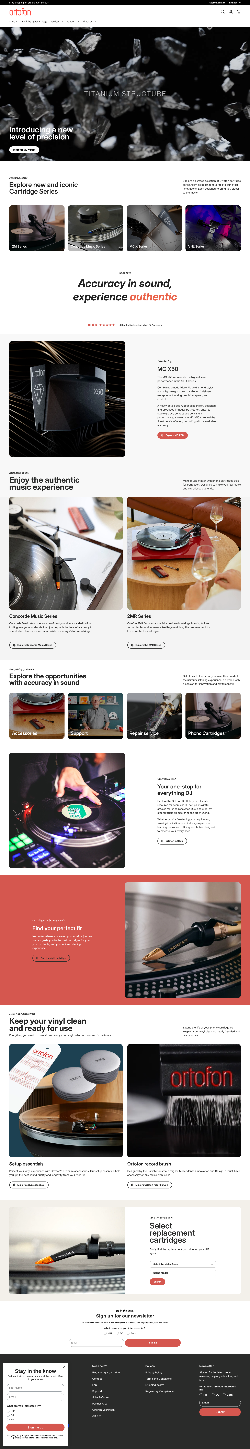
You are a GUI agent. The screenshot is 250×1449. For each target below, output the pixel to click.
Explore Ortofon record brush (151, 1185)
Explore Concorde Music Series (34, 645)
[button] (239, 12)
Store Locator (217, 2)
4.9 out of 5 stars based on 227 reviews (141, 325)
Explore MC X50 (175, 435)
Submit (153, 1342)
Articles (96, 1415)
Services (54, 21)
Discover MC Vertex (24, 149)
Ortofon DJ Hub (174, 841)
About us (87, 21)
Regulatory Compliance (159, 1391)
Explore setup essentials (31, 1185)
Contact (97, 1378)
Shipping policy (154, 1384)
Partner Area (99, 1403)
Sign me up (35, 1427)
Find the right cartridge (34, 21)
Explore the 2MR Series (148, 645)
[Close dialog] (64, 1366)
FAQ (94, 1384)
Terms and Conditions (158, 1378)
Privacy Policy (153, 1372)
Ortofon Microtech (103, 1409)
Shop (12, 21)
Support (71, 21)
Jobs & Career (101, 1397)
